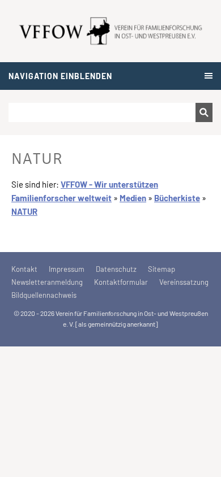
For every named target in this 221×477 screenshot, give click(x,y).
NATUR (24, 211)
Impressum (66, 269)
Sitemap (161, 269)
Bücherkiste (177, 198)
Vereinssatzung (184, 282)
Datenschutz (116, 269)
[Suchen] (204, 112)
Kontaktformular (121, 282)
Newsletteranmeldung (47, 282)
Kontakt (24, 269)
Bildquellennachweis (43, 295)
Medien (133, 198)
